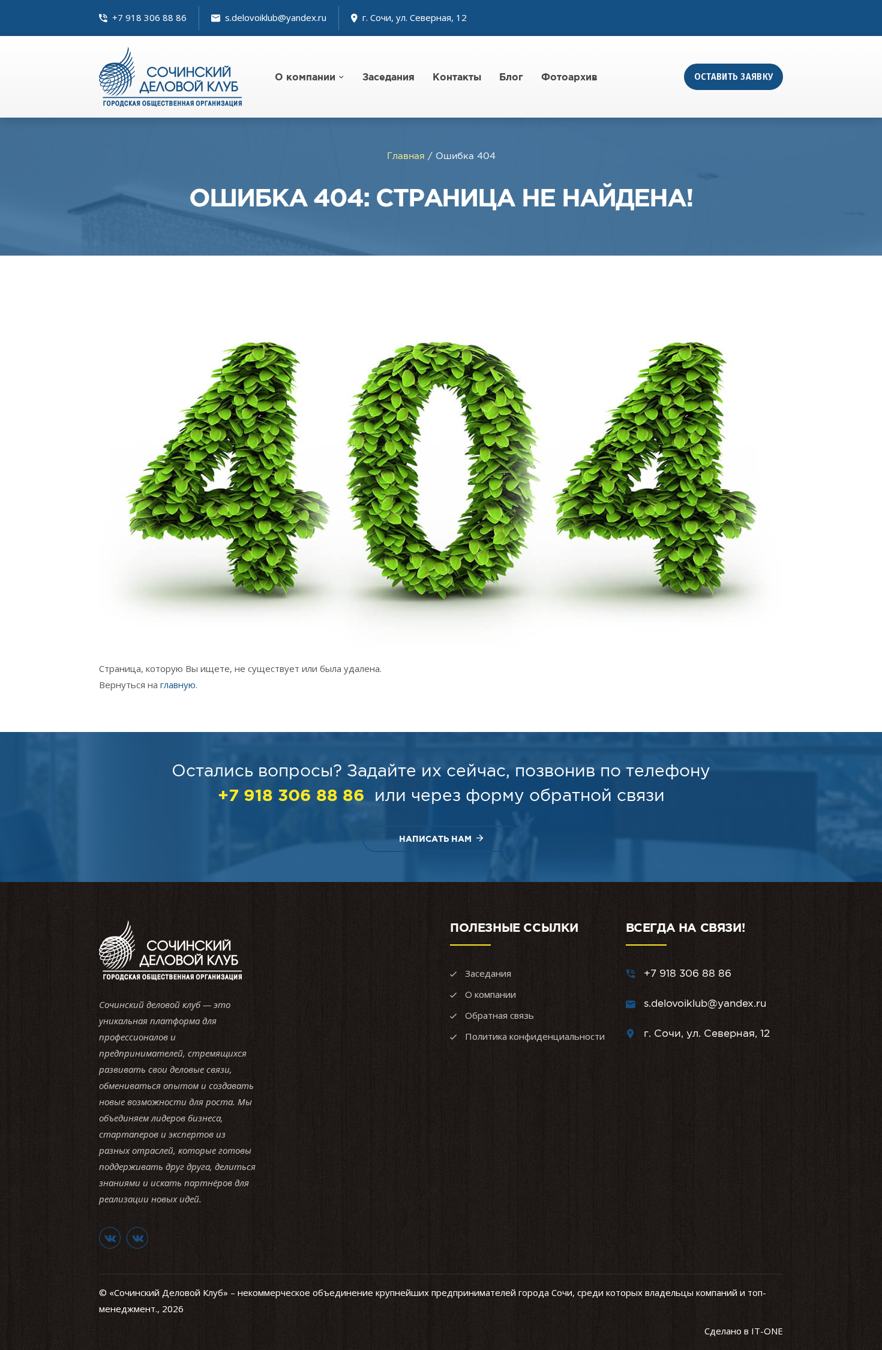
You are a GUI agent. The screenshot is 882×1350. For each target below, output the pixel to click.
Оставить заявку (733, 76)
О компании (305, 76)
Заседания (388, 76)
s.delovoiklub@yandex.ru (275, 17)
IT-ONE (767, 1331)
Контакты (457, 76)
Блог (511, 76)
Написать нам (435, 839)
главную (178, 685)
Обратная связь (499, 1015)
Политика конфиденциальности (535, 1036)
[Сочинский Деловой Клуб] (170, 77)
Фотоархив (569, 76)
